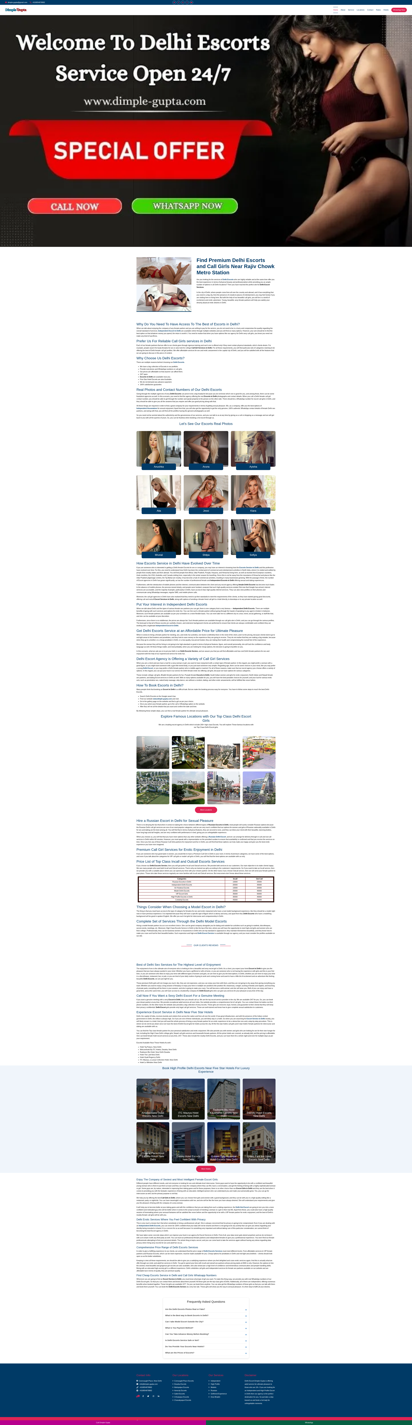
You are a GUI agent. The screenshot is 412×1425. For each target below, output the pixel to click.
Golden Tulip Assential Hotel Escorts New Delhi (223, 1158)
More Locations (206, 810)
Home (335, 10)
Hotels (386, 10)
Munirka (259, 787)
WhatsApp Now (399, 10)
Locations (360, 10)
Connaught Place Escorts (184, 1381)
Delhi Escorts (228, 279)
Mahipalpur (223, 752)
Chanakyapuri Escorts (182, 1400)
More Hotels (206, 1169)
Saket (259, 752)
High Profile (215, 1384)
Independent (215, 1381)
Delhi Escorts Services (213, 1251)
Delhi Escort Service (206, 933)
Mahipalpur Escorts (181, 1387)
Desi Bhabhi (215, 1397)
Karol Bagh (223, 787)
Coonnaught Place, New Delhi (150, 1381)
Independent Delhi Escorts (150, 1226)
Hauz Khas (188, 787)
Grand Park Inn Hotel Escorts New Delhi (259, 1158)
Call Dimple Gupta (103, 1422)
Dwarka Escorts (180, 1384)
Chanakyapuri (153, 787)
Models (213, 1387)
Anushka (159, 466)
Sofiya (253, 554)
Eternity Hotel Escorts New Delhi (259, 1114)
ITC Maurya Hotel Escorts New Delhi (188, 1114)
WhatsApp (309, 1422)
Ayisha (253, 466)
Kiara (253, 510)
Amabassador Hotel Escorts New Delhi (153, 1114)
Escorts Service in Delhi (249, 567)
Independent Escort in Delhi (169, 331)
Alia (159, 510)
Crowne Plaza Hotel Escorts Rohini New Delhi (153, 1156)
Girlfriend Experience (218, 1394)
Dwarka (153, 752)
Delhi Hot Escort (242, 1207)
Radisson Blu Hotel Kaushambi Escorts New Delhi (224, 1112)
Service (351, 10)
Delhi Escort (148, 668)
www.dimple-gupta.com (162, 699)
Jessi (206, 510)
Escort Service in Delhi (256, 1019)
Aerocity (188, 752)
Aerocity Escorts (180, 1390)
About (343, 10)
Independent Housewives (146, 408)
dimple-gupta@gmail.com (17, 2)
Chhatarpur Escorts (181, 1397)
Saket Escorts (179, 1394)
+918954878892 (38, 2)
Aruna (206, 466)
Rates (378, 10)
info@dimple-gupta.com (148, 1384)
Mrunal (159, 554)
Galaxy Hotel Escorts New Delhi (188, 1158)
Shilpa (206, 554)
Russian (213, 1390)
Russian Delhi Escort (217, 837)
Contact (370, 10)
